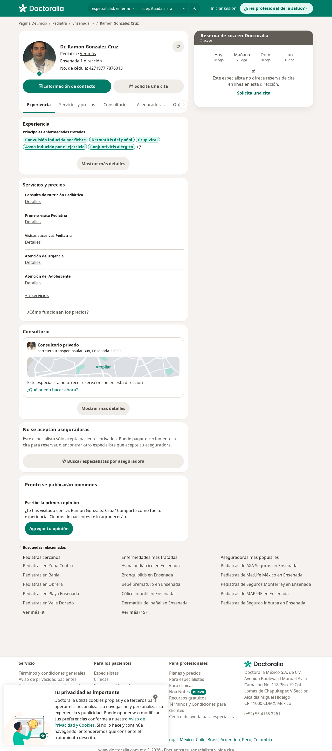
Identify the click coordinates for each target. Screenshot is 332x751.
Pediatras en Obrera (43, 584)
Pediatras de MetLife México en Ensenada (261, 575)
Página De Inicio (33, 23)
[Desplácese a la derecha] (183, 104)
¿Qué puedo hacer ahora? (52, 390)
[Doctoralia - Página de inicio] (51, 8)
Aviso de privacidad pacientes (48, 679)
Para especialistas (186, 679)
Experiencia (39, 104)
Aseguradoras (151, 104)
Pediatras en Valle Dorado (48, 603)
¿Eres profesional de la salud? (274, 8)
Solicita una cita (254, 93)
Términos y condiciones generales (52, 673)
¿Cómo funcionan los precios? (58, 312)
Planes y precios (185, 673)
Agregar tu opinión (49, 528)
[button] (67, 86)
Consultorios (116, 104)
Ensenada (100, 350)
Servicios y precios (77, 104)
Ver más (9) (34, 612)
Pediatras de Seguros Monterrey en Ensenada (266, 584)
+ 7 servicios (37, 295)
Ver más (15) (134, 612)
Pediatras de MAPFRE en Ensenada (255, 593)
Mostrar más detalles (105, 165)
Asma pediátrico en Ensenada (151, 565)
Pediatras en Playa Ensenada (51, 593)
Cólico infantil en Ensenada (148, 593)
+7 (138, 147)
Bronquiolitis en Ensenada (147, 575)
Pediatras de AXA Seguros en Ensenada (259, 565)
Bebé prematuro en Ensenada (151, 584)
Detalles (33, 201)
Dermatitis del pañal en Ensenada (155, 603)
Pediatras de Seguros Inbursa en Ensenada (263, 603)
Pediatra (59, 23)
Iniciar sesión (224, 8)
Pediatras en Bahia (41, 575)
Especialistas (106, 673)
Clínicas (101, 679)
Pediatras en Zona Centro (48, 565)
